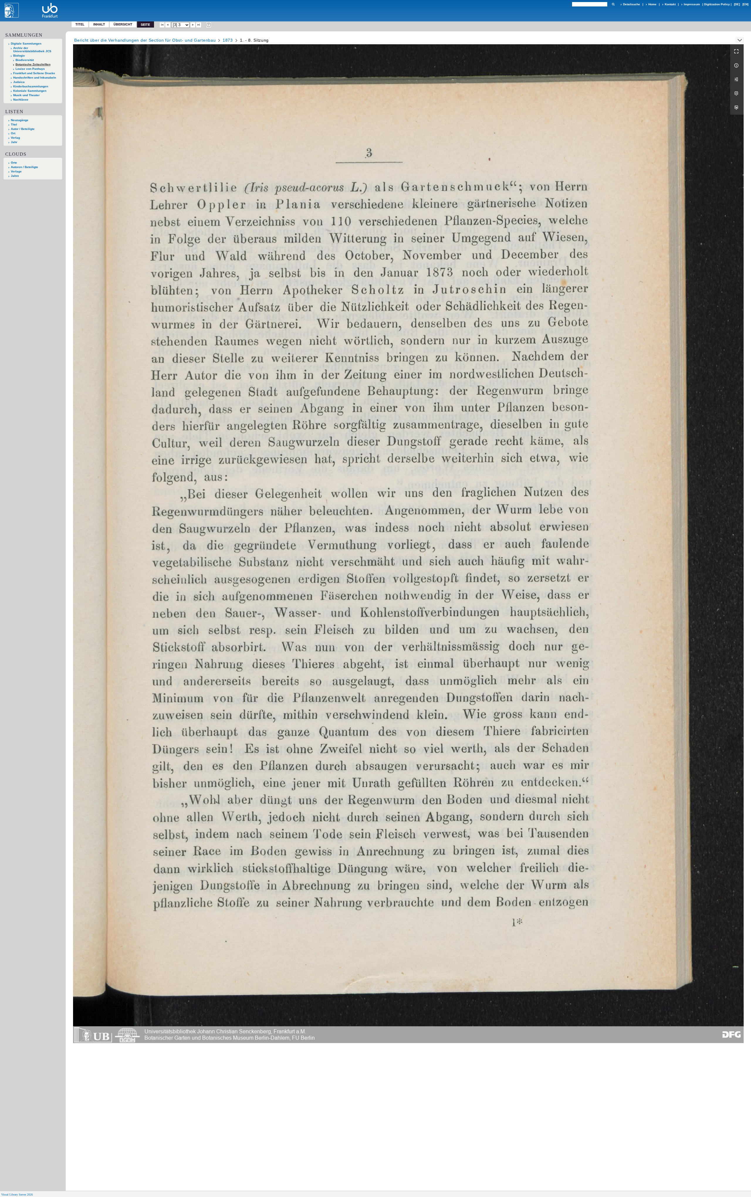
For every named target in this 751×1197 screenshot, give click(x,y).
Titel (79, 24)
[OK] (613, 4)
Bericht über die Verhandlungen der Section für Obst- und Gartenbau (145, 40)
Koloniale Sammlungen (29, 90)
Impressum (692, 4)
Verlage (16, 171)
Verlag (15, 137)
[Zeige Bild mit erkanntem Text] (209, 25)
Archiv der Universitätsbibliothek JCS (32, 49)
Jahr (14, 142)
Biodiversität (25, 60)
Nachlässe (20, 99)
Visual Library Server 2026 (17, 1194)
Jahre (15, 175)
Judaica (19, 82)
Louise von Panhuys (30, 68)
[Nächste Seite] (193, 25)
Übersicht (123, 24)
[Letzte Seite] (199, 25)
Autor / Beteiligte (23, 128)
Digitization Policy (717, 4)
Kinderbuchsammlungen (30, 86)
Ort (13, 133)
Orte (14, 162)
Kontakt (670, 4)
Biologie (19, 55)
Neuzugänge (19, 120)
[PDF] (737, 94)
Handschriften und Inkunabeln (34, 77)
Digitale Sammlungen (26, 43)
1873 (228, 40)
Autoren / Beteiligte (24, 167)
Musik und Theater (26, 95)
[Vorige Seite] (168, 25)
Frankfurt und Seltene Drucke (34, 73)
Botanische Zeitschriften (33, 64)
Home (652, 4)
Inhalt (99, 24)
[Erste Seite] (162, 25)
